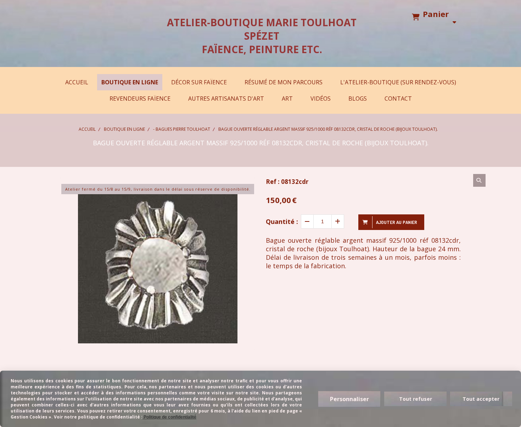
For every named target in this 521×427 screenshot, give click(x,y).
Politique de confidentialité (169, 417)
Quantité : (282, 221)
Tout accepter (481, 398)
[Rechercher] (479, 180)
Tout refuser (415, 398)
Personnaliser (349, 399)
